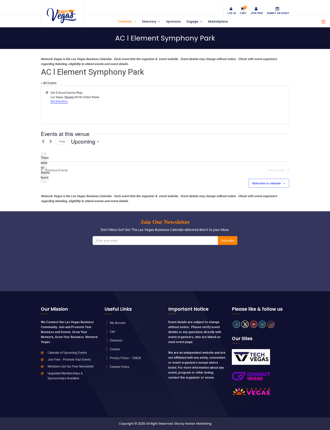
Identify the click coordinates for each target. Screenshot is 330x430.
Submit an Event (278, 13)
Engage (192, 21)
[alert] (44, 167)
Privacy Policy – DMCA (125, 358)
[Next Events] (50, 141)
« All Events (49, 83)
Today (62, 141)
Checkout (116, 340)
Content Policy (119, 367)
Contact (115, 349)
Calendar (125, 21)
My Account (117, 323)
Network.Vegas (62, 15)
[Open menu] (322, 21)
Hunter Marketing (198, 423)
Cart (243, 11)
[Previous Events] (43, 141)
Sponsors (173, 21)
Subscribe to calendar (266, 183)
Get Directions (59, 101)
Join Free (256, 13)
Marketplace (218, 21)
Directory (149, 21)
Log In (231, 13)
